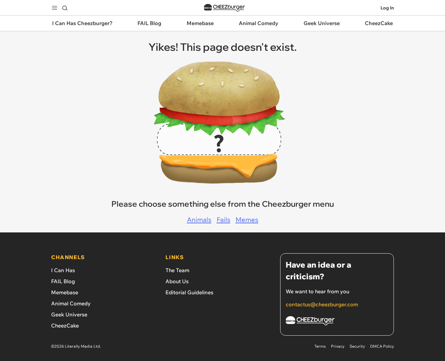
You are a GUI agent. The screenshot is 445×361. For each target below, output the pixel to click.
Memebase (64, 292)
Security (357, 346)
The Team (177, 270)
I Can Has (63, 270)
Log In (387, 8)
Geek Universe (69, 314)
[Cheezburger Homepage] (224, 8)
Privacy (337, 346)
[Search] (65, 7)
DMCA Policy (382, 346)
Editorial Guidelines (189, 292)
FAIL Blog (63, 281)
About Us (177, 281)
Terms (320, 346)
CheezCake (65, 325)
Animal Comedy (71, 303)
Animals (199, 219)
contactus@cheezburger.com (322, 304)
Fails (223, 219)
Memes (247, 219)
